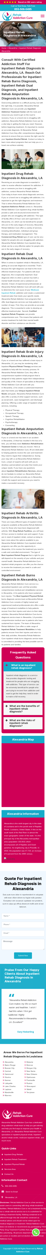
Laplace (8, 1089)
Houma (8, 1077)
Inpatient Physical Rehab (14, 1164)
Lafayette (8, 1083)
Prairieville (30, 1080)
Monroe (29, 1065)
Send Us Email (12, 1192)
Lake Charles (10, 1086)
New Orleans (31, 1074)
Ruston (29, 1083)
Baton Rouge (10, 1065)
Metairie (29, 1062)
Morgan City (31, 1068)
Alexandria (12, 48)
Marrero (8, 1095)
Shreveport (31, 1086)
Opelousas (30, 1077)
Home (4, 48)
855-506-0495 (11, 1186)
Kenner (8, 1080)
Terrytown (30, 1092)
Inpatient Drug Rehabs (13, 1154)
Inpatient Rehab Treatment (15, 1159)
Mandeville (9, 1092)
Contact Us (8, 1174)
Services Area (10, 1169)
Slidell (28, 1089)
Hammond (9, 1074)
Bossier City (9, 1068)
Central (8, 1071)
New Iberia (30, 1071)
